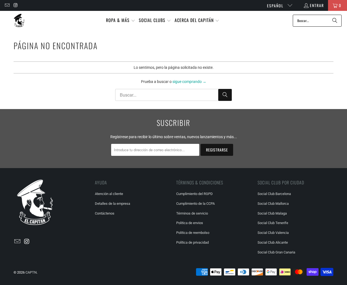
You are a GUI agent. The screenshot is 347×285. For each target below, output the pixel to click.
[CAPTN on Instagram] (15, 5)
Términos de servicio (192, 213)
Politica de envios (189, 223)
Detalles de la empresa (112, 204)
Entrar (317, 5)
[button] (120, 20)
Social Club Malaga (272, 213)
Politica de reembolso (192, 233)
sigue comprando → (189, 81)
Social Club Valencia (273, 233)
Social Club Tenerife (273, 223)
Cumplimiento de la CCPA (195, 204)
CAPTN (31, 272)
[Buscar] (335, 21)
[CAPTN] (19, 20)
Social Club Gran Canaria (276, 252)
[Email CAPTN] (6, 5)
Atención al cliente (109, 194)
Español (276, 5)
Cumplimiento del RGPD (194, 194)
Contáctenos (104, 213)
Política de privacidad (192, 242)
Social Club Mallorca (273, 204)
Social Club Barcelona (274, 194)
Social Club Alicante (273, 242)
